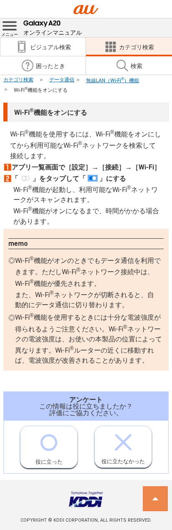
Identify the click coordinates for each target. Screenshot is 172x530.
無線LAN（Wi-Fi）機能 (112, 80)
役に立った (49, 462)
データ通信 (61, 80)
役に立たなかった (123, 461)
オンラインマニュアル (52, 32)
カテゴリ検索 (18, 80)
